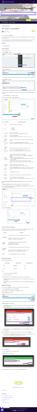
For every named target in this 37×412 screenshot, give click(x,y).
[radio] (16, 383)
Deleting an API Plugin (7, 46)
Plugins (14, 22)
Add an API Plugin (6, 45)
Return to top (4, 390)
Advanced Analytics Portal (6, 399)
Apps (10, 22)
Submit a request (21, 387)
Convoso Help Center (5, 22)
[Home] (8, 1)
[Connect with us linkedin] (14, 410)
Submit (28, 20)
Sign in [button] (34, 1)
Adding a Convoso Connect (28, 136)
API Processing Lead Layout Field (7, 395)
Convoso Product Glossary (6, 402)
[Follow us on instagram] (15, 410)
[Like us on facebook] (13, 410)
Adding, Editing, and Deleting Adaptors (7, 397)
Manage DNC (4, 400)
